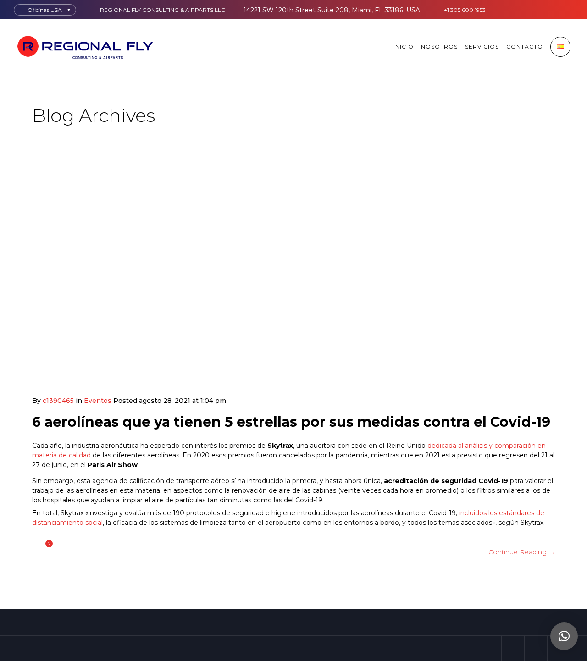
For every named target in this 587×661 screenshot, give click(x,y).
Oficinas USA (45, 9)
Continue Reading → (521, 552)
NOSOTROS (439, 46)
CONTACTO (524, 46)
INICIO (403, 46)
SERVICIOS (482, 46)
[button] (564, 636)
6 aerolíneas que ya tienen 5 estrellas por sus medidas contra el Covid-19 (291, 421)
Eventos (97, 401)
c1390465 (58, 401)
